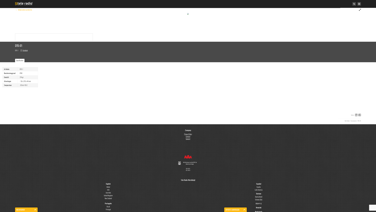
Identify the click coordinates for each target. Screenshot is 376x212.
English (108, 184)
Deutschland (258, 197)
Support (188, 139)
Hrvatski (258, 207)
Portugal (108, 209)
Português (108, 203)
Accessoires (354, 121)
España (259, 187)
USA (108, 190)
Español (258, 184)
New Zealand (108, 198)
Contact (188, 136)
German (258, 193)
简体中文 (259, 203)
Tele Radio (347, 121)
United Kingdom (108, 195)
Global (108, 187)
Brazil (108, 206)
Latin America (259, 190)
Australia (108, 192)
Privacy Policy (188, 134)
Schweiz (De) (258, 199)
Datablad (25, 50)
